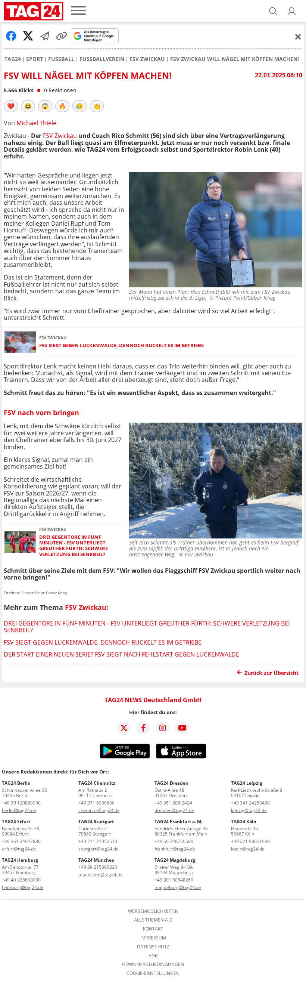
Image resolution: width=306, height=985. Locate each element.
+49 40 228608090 (21, 880)
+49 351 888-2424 (173, 803)
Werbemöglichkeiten (153, 911)
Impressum (153, 938)
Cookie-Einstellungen (153, 973)
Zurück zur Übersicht (271, 672)
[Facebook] (143, 728)
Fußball (61, 59)
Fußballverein (101, 59)
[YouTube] (182, 728)
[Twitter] (124, 728)
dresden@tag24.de (174, 810)
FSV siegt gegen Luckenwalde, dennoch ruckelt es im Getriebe (121, 345)
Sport (34, 59)
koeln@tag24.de (248, 849)
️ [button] (11, 106)
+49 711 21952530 (97, 841)
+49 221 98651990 (250, 841)
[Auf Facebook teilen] (11, 35)
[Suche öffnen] (273, 11)
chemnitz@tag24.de (99, 810)
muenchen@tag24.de (100, 874)
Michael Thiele (36, 123)
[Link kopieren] (61, 35)
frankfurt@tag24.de (174, 849)
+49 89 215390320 (97, 867)
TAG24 (12, 59)
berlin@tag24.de (19, 810)
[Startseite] (33, 11)
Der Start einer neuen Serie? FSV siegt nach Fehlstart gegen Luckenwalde (121, 654)
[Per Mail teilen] (44, 35)
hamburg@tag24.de (22, 887)
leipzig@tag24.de (249, 810)
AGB (153, 955)
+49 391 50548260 (173, 880)
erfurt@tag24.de (19, 849)
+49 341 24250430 (250, 803)
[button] (292, 11)
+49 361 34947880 (21, 841)
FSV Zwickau (147, 59)
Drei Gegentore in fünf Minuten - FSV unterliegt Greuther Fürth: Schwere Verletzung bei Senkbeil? (73, 545)
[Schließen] (298, 37)
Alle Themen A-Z (153, 920)
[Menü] (78, 11)
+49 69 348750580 (173, 841)
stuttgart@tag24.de (98, 849)
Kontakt (153, 929)
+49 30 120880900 (21, 803)
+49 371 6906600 (96, 803)
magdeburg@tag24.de (177, 887)
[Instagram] (162, 728)
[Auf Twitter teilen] (28, 35)
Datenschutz (153, 947)
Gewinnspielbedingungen (153, 964)
